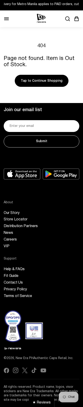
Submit (41, 141)
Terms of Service (18, 296)
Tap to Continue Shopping (41, 80)
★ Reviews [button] (42, 402)
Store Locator (15, 219)
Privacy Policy (15, 289)
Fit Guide (11, 276)
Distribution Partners (21, 226)
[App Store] (22, 174)
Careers (10, 239)
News (8, 233)
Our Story (12, 213)
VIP (6, 246)
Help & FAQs (14, 269)
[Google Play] (61, 174)
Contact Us (13, 282)
